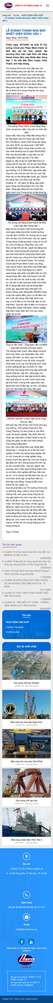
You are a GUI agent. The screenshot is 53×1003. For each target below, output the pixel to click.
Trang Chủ (6, 15)
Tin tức (16, 15)
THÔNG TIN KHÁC (15, 627)
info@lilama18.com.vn (26, 929)
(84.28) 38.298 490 (17, 907)
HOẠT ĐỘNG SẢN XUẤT (32, 15)
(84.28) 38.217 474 (36, 907)
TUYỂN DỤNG (12, 632)
